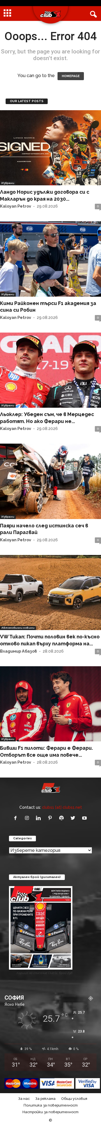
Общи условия (74, 1099)
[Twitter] (74, 818)
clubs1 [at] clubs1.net (62, 807)
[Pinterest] (51, 818)
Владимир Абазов (18, 651)
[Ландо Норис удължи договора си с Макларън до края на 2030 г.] (50, 147)
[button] (92, 14)
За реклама (45, 1099)
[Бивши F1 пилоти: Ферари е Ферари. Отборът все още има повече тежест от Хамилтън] (50, 703)
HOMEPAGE (71, 76)
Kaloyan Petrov (15, 206)
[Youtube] (85, 818)
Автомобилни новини (18, 627)
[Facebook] (16, 818)
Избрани (7, 183)
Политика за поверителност (51, 1105)
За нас (24, 1099)
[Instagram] (28, 818)
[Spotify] (62, 818)
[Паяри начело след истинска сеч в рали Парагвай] (50, 481)
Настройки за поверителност (50, 1112)
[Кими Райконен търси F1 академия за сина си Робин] (50, 258)
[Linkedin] (39, 818)
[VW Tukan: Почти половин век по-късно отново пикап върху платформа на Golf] (50, 592)
